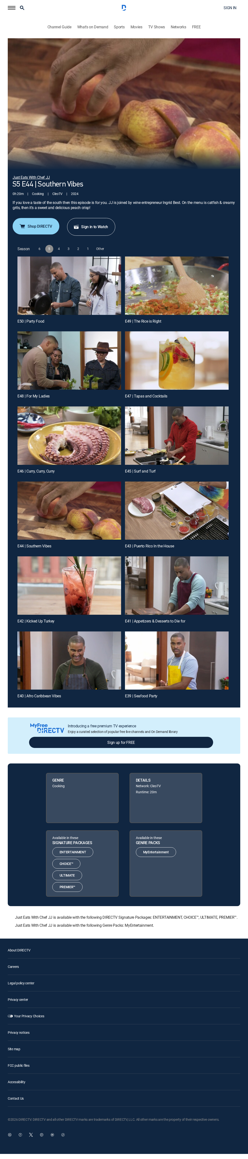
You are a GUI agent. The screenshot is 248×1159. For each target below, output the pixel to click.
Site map (14, 1049)
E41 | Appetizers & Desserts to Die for (155, 621)
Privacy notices (19, 1032)
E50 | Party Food (30, 321)
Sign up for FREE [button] (121, 742)
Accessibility (16, 1082)
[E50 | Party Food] (69, 286)
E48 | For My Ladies (33, 396)
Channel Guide (59, 27)
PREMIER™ (67, 887)
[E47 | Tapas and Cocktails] (177, 360)
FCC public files (19, 1065)
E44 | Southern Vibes (34, 546)
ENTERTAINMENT (73, 852)
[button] (12, 8)
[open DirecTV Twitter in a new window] (31, 1135)
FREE (196, 27)
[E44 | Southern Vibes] (69, 511)
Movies (136, 27)
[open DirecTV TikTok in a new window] (63, 1135)
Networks (178, 27)
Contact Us (16, 1098)
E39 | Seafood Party (141, 696)
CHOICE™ (66, 863)
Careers (13, 966)
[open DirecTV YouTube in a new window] (52, 1135)
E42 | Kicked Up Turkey (35, 621)
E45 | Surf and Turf (140, 471)
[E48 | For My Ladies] (69, 360)
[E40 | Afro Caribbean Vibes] (69, 660)
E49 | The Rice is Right (143, 321)
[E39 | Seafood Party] (177, 660)
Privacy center (18, 999)
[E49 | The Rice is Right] (177, 286)
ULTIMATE (67, 875)
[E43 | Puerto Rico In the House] (177, 511)
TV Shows (156, 27)
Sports (119, 27)
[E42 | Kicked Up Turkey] (69, 585)
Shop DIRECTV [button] (40, 226)
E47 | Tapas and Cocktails (146, 396)
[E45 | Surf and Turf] (177, 435)
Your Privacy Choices (29, 1016)
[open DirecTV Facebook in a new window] (20, 1135)
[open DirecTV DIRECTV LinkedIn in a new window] (10, 1135)
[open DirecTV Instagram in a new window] (42, 1135)
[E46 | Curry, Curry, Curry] (69, 435)
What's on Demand (92, 27)
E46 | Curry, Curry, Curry (36, 471)
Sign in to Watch (94, 226)
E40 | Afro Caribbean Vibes (39, 696)
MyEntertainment (156, 852)
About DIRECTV (19, 950)
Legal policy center (21, 983)
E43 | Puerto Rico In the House (149, 546)
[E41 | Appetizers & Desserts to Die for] (177, 585)
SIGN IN (230, 7)
